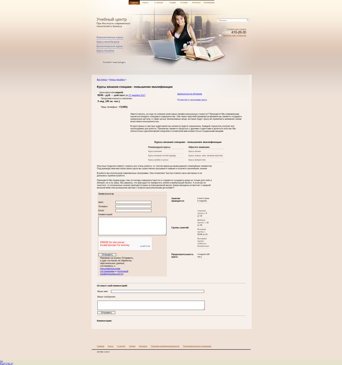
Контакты (196, 2)
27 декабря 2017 (137, 95)
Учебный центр (112, 19)
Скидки (172, 2)
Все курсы (102, 79)
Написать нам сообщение (234, 35)
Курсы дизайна (105, 50)
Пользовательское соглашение (197, 346)
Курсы (145, 2)
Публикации (209, 2)
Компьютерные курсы (110, 37)
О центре (159, 2)
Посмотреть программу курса (192, 100)
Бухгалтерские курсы (110, 46)
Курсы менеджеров (108, 41)
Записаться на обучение (189, 94)
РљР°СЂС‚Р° (7, 364)
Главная (134, 2)
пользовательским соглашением (110, 270)
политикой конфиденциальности (114, 272)
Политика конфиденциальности (165, 346)
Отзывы (184, 2)
